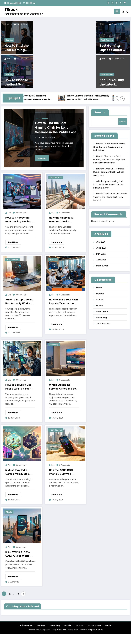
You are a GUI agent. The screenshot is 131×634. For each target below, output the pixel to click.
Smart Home (102, 311)
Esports (53, 259)
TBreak (11, 9)
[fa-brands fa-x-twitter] (112, 2)
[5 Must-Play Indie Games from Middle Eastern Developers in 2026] (22, 443)
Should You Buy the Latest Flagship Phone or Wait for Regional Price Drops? (112, 82)
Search (99, 112)
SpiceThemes (96, 629)
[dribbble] (116, 2)
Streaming (54, 345)
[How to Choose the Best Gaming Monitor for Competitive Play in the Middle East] (17, 71)
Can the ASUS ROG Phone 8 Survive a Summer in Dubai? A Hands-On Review (61, 472)
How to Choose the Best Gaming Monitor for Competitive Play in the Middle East (17, 82)
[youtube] (124, 2)
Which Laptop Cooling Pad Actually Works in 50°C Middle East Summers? (74, 97)
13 (18, 593)
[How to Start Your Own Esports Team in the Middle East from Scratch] (65, 273)
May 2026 (101, 253)
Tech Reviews (107, 40)
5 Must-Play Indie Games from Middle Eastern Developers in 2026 (19, 472)
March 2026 (102, 265)
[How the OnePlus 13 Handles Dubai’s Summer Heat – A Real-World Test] (65, 191)
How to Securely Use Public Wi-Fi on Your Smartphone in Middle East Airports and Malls (20, 387)
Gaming (9, 40)
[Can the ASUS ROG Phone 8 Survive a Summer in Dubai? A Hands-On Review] (65, 443)
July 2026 (101, 241)
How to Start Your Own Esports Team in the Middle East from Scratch (63, 301)
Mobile (9, 345)
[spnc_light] (127, 11)
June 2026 (101, 247)
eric (8, 24)
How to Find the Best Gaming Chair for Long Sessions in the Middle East (16, 47)
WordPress (61, 629)
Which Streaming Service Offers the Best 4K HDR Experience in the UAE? (63, 387)
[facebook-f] (108, 2)
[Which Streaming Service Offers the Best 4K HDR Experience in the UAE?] (65, 358)
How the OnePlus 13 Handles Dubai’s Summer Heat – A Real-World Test (63, 219)
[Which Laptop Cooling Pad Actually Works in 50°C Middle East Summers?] (22, 273)
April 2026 (101, 259)
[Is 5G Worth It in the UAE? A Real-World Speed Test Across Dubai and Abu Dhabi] (22, 525)
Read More (42, 158)
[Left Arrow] (117, 98)
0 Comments (21, 213)
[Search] (123, 12)
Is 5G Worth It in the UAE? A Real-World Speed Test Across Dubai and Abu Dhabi (18, 554)
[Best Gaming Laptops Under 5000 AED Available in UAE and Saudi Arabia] (113, 37)
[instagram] (120, 2)
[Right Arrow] (122, 98)
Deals (99, 287)
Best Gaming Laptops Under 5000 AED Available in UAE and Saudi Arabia (112, 47)
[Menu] (117, 11)
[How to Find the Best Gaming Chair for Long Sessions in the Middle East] (17, 37)
